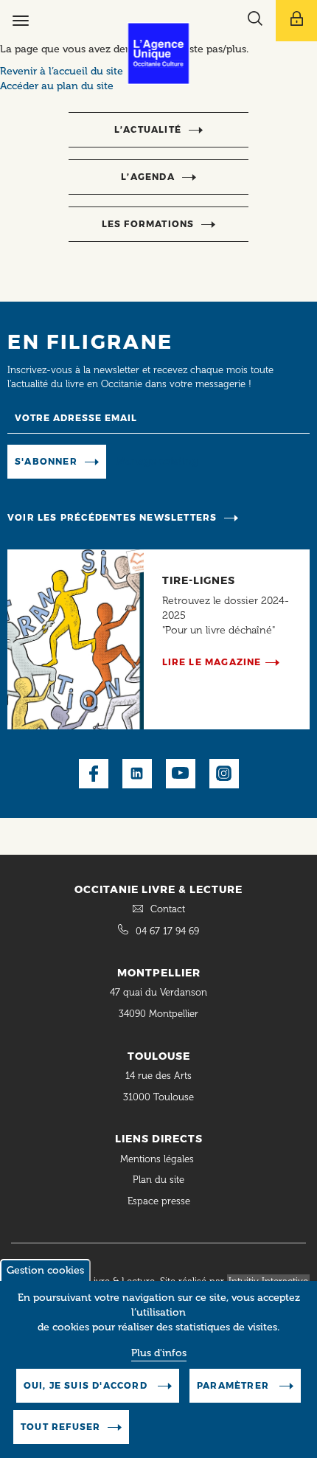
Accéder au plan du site (57, 86)
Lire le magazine (212, 661)
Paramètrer (234, 1385)
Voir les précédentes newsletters (112, 517)
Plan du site (158, 1179)
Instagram (224, 773)
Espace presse (159, 1201)
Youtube (180, 773)
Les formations (148, 223)
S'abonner (46, 461)
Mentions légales (158, 1158)
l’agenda (148, 176)
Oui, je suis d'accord (87, 1385)
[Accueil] (159, 53)
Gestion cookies (45, 1270)
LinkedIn (137, 773)
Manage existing (157, 460)
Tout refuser (60, 1426)
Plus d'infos (159, 1353)
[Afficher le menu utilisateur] (296, 20)
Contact (167, 908)
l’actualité (147, 129)
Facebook (93, 773)
